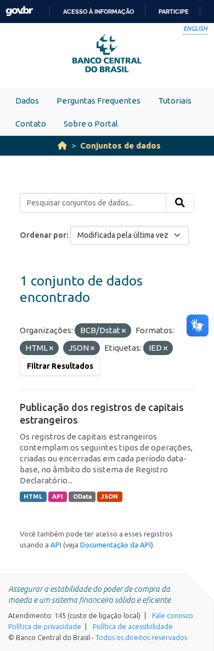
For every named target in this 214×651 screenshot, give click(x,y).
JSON (109, 496)
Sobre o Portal (91, 123)
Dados (27, 100)
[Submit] (180, 203)
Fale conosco (172, 615)
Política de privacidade (44, 626)
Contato (30, 123)
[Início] (62, 145)
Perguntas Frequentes (98, 100)
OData (82, 496)
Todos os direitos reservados (141, 637)
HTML (33, 496)
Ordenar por (43, 235)
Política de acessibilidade (133, 626)
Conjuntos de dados (120, 145)
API (57, 496)
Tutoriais (175, 100)
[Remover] (124, 331)
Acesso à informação (98, 11)
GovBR (19, 11)
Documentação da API (115, 545)
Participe (174, 11)
